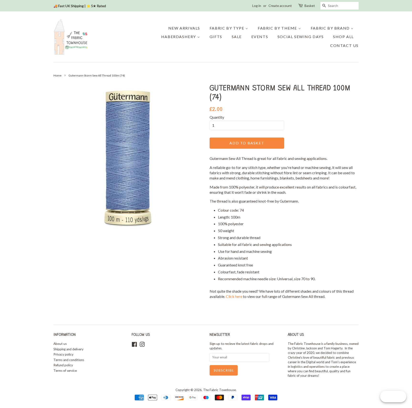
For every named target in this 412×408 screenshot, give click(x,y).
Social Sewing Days (301, 36)
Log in (256, 6)
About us (60, 344)
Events (259, 36)
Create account (280, 6)
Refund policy (63, 365)
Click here (234, 296)
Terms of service (65, 370)
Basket (309, 6)
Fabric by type (227, 28)
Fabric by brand (331, 28)
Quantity (217, 117)
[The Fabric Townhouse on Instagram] (142, 345)
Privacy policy (63, 354)
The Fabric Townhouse (219, 390)
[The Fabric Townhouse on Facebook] (134, 345)
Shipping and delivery (68, 349)
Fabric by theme (278, 28)
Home (57, 75)
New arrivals (184, 28)
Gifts (216, 36)
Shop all (343, 36)
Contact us (344, 45)
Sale (237, 36)
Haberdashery (179, 36)
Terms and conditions (68, 360)
